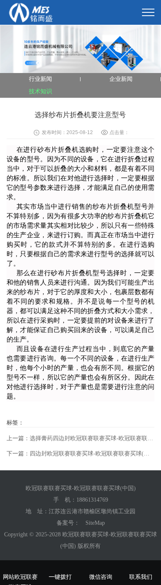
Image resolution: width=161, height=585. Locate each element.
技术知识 (40, 91)
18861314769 (92, 500)
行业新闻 (40, 79)
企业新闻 (121, 79)
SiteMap (95, 523)
